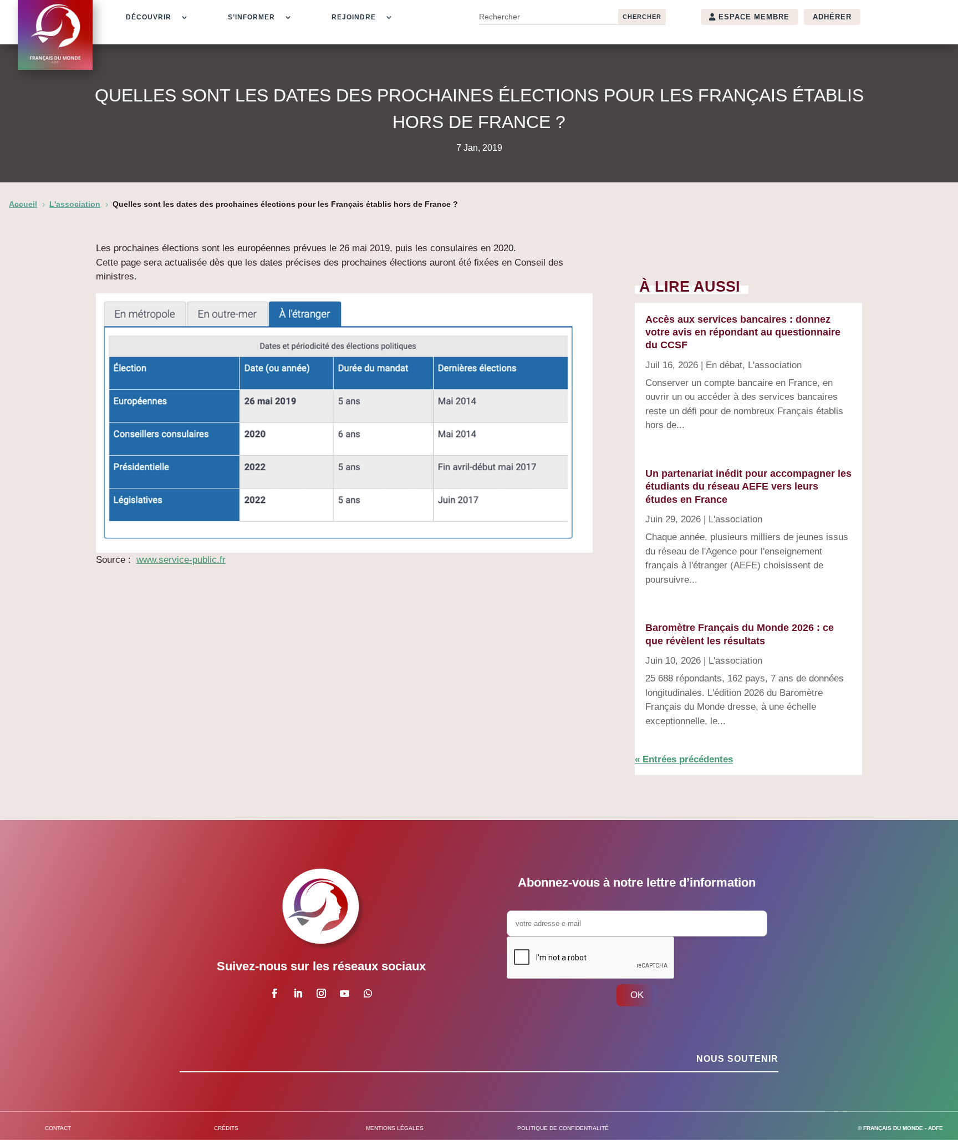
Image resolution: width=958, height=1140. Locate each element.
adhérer (832, 17)
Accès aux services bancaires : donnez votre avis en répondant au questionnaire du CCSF (742, 332)
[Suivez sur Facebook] (274, 993)
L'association (775, 365)
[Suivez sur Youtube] (344, 993)
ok (637, 995)
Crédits (226, 1128)
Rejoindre (354, 17)
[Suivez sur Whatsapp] (367, 993)
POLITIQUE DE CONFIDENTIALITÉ (563, 1128)
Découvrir (148, 17)
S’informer (251, 17)
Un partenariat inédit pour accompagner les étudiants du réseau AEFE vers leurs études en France (748, 486)
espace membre (753, 17)
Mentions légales (395, 1128)
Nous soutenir (737, 1058)
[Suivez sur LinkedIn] (297, 993)
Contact (58, 1128)
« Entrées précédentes (684, 759)
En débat (724, 365)
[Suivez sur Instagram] (321, 993)
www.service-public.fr (181, 559)
